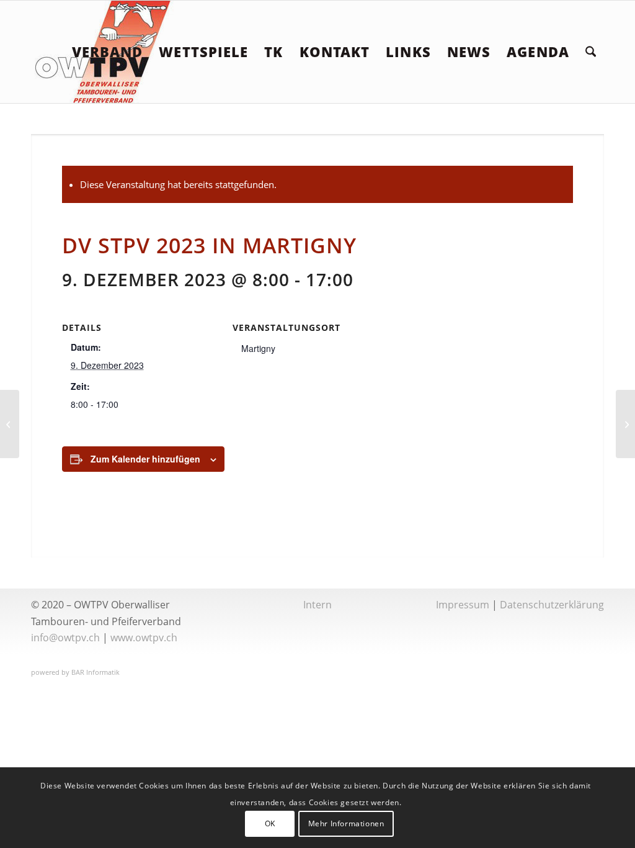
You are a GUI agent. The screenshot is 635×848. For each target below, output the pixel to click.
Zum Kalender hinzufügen (145, 459)
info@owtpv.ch (65, 637)
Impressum (462, 604)
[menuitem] (107, 52)
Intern (317, 604)
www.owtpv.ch (143, 637)
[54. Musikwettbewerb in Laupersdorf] (9, 424)
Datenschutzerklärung (552, 604)
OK (270, 823)
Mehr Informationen (346, 823)
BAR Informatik (95, 672)
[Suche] (590, 52)
